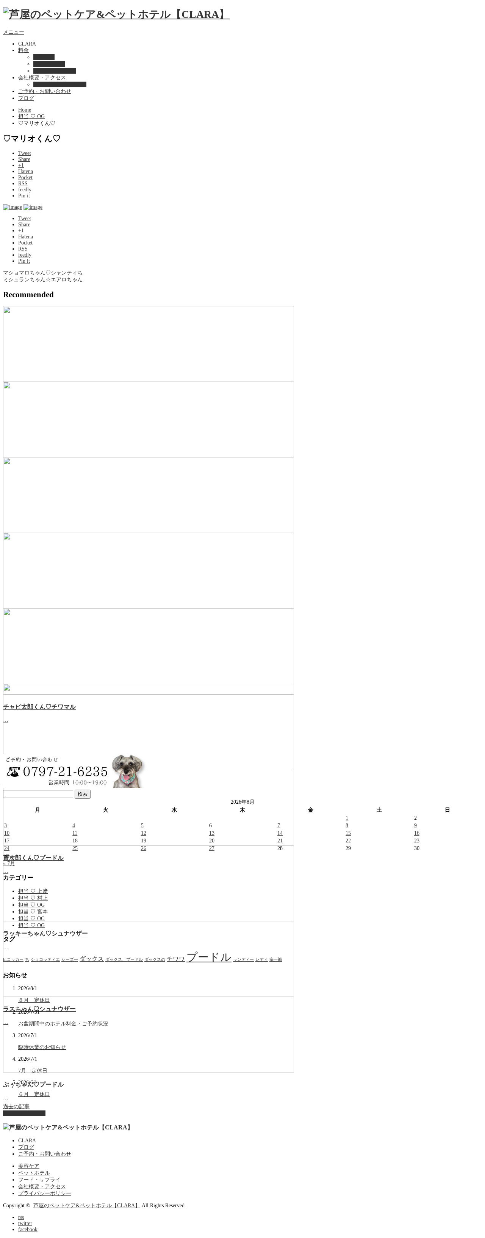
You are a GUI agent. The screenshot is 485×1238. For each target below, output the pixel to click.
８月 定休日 (34, 1000)
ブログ (26, 98)
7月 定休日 (32, 1071)
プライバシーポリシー (59, 84)
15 (348, 833)
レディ (261, 959)
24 (6, 848)
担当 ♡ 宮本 (33, 912)
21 (280, 841)
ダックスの (154, 959)
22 (348, 841)
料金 (23, 50)
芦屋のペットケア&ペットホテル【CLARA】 (86, 1205)
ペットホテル (49, 64)
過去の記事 (16, 1106)
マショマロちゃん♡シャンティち (43, 273)
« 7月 (9, 863)
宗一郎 (275, 959)
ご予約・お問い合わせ (44, 91)
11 (74, 833)
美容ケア (44, 57)
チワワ (176, 959)
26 (143, 848)
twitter (25, 1223)
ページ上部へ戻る (24, 1113)
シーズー (69, 959)
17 (6, 841)
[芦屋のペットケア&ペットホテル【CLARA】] (116, 14)
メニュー (13, 32)
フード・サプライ (54, 71)
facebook (28, 1229)
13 (211, 833)
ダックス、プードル (124, 959)
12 (143, 833)
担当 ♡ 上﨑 (33, 891)
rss (21, 1217)
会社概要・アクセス (42, 77)
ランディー (243, 959)
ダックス (92, 959)
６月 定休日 (34, 1094)
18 (75, 841)
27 (211, 848)
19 (143, 841)
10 (6, 833)
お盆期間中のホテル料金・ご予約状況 (63, 1024)
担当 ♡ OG (31, 116)
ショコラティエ (45, 959)
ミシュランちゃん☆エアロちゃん (43, 279)
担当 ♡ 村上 (33, 898)
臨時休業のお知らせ (42, 1047)
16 (416, 833)
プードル (209, 957)
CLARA (27, 44)
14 (280, 833)
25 (75, 848)
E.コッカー (13, 959)
